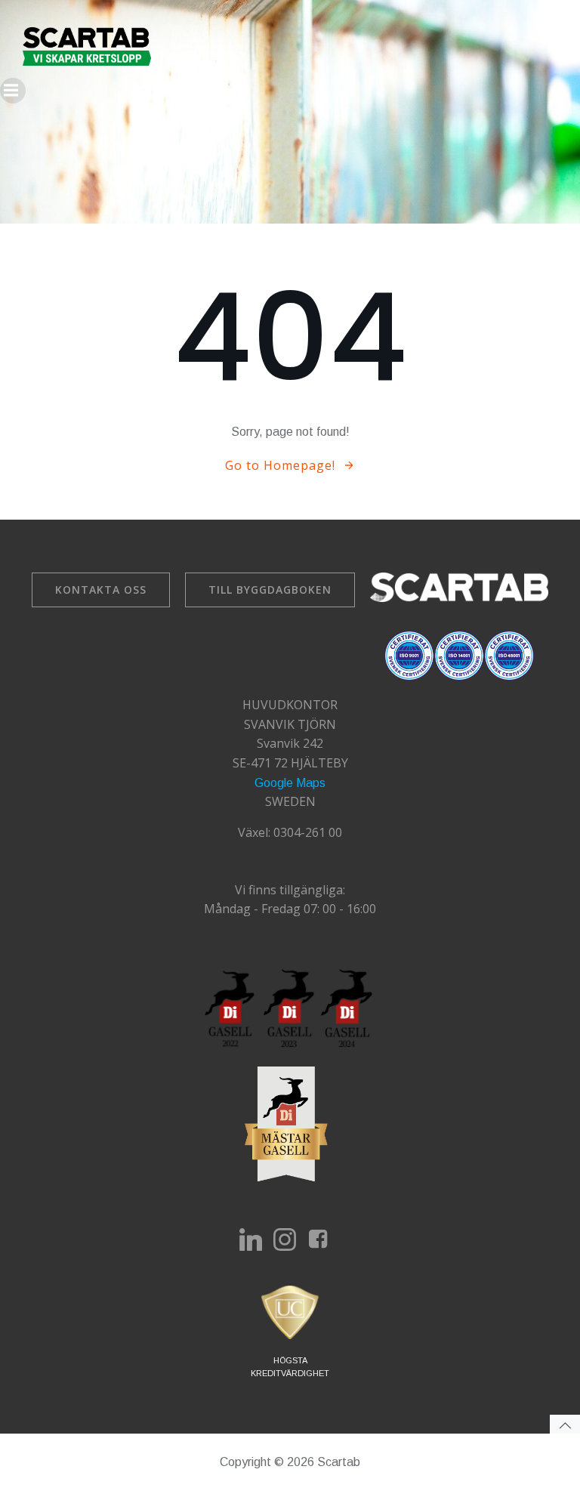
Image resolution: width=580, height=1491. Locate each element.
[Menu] (13, 90)
